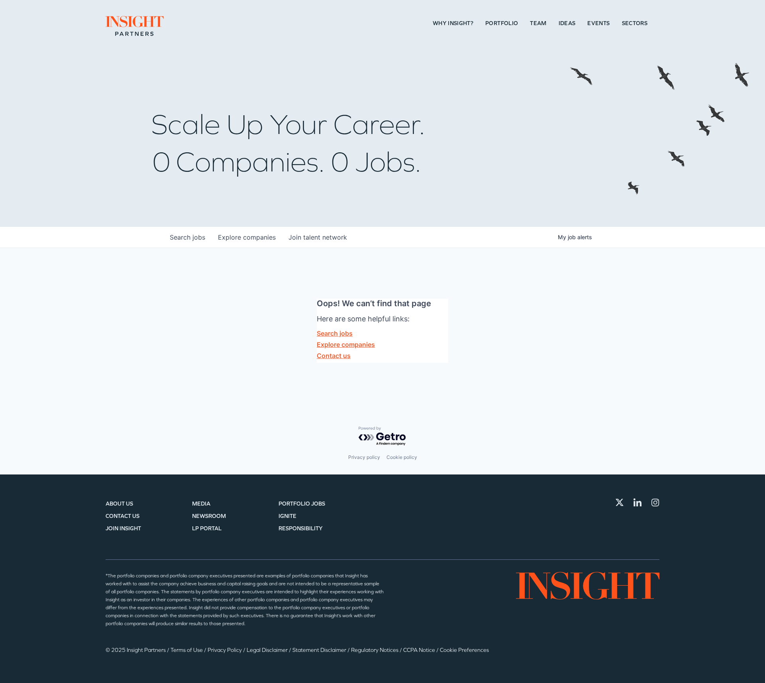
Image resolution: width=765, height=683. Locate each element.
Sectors (634, 23)
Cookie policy (401, 457)
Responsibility (301, 528)
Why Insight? (453, 23)
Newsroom (209, 516)
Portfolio (501, 23)
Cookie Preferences (464, 650)
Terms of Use (187, 650)
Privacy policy (364, 457)
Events (598, 23)
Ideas (567, 23)
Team (538, 23)
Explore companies (346, 344)
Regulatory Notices (375, 650)
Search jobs (335, 333)
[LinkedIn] (637, 502)
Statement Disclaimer (319, 650)
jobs (187, 237)
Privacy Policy (225, 650)
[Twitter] (620, 502)
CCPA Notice (419, 650)
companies (247, 237)
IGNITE (287, 516)
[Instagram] (655, 502)
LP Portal (207, 528)
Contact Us (122, 516)
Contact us (334, 356)
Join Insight (123, 528)
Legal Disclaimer (268, 650)
